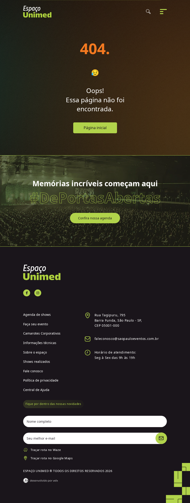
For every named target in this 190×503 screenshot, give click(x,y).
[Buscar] (148, 11)
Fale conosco (33, 371)
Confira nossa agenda (95, 218)
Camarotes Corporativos (41, 333)
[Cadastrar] (161, 438)
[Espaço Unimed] (37, 12)
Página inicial (95, 127)
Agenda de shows (37, 314)
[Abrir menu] (163, 11)
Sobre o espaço (35, 352)
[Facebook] (26, 292)
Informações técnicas (39, 343)
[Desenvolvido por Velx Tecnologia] (40, 480)
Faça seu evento (35, 324)
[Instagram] (37, 292)
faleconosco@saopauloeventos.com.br (127, 338)
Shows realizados (36, 361)
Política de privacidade (40, 380)
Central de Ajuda (36, 390)
